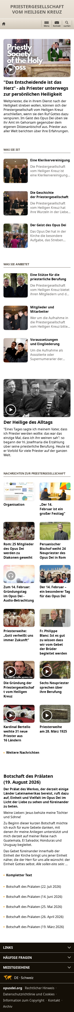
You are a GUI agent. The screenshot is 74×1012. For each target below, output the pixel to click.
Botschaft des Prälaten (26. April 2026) (35, 916)
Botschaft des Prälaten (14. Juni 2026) (34, 896)
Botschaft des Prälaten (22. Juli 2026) (33, 886)
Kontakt (54, 1000)
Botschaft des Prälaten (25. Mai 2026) (34, 906)
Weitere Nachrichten (22, 752)
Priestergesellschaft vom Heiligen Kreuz (37, 9)
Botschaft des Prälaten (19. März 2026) (35, 927)
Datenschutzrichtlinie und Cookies (28, 994)
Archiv (7, 1006)
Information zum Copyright (23, 1000)
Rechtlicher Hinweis (39, 988)
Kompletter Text (19, 875)
